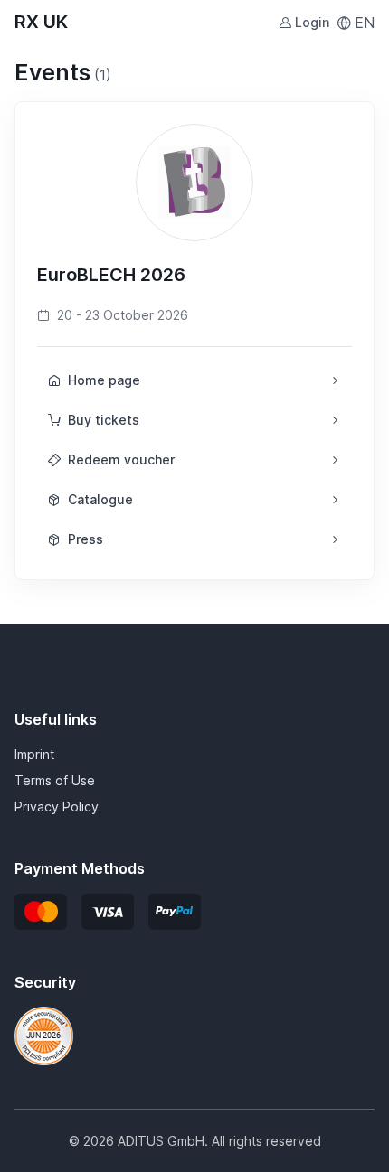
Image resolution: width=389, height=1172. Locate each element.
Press (85, 539)
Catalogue (100, 499)
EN (365, 23)
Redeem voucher (121, 459)
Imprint (34, 754)
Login (312, 22)
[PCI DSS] (43, 1035)
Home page (104, 380)
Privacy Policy (56, 806)
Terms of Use (54, 780)
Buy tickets (103, 419)
